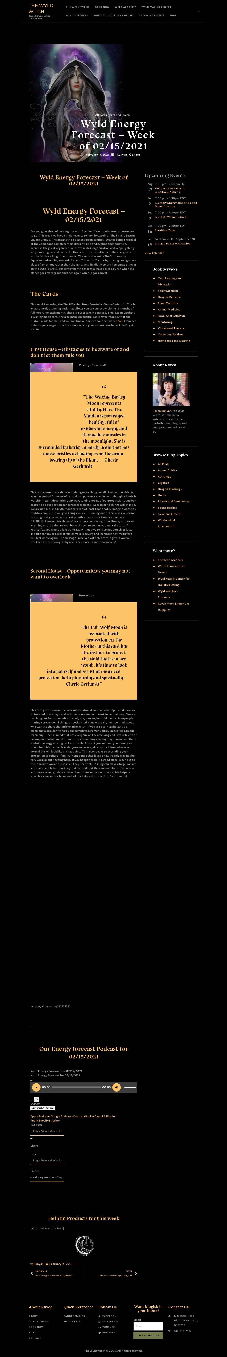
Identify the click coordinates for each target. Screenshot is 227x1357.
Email (137, 1320)
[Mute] (116, 1087)
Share (50, 1108)
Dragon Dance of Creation (173, 243)
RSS (104, 1116)
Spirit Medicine (168, 291)
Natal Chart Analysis (171, 316)
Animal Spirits (167, 470)
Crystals (163, 483)
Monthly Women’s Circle (171, 217)
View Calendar (154, 253)
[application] (83, 1087)
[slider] (130, 1086)
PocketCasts (93, 1116)
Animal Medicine (169, 309)
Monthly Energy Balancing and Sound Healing (176, 204)
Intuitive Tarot (165, 230)
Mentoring (165, 322)
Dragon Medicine (169, 297)
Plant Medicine (168, 303)
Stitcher (54, 1120)
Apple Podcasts (40, 1116)
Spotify (44, 1120)
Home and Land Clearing (174, 341)
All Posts (101, 115)
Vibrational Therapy (171, 328)
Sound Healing (167, 508)
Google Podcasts (62, 1116)
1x (36, 1099)
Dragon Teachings (170, 489)
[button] (199, 11)
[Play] (31, 1080)
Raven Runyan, (162, 411)
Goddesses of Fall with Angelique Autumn (170, 190)
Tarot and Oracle (119, 115)
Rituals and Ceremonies (173, 501)
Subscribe (37, 1108)
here (119, 321)
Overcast (79, 1116)
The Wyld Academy (170, 560)
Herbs (162, 495)
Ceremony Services (170, 334)
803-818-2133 (183, 1331)
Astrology (164, 476)
